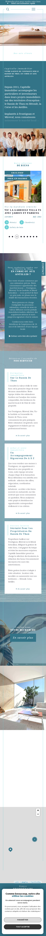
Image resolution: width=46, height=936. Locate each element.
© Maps (24, 882)
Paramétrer (22, 920)
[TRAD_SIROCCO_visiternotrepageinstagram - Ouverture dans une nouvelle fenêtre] (17, 798)
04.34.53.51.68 (19, 751)
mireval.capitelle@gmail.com (25, 759)
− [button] (38, 814)
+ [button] (38, 810)
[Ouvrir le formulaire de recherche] (7, 9)
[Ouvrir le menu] (33, 9)
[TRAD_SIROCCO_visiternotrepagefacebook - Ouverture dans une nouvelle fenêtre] (11, 798)
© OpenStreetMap (35, 882)
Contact (43, 269)
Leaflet (17, 882)
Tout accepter (23, 927)
